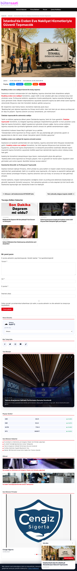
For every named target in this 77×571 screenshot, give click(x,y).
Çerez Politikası (56, 9)
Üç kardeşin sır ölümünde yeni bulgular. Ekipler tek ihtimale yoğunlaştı (24, 442)
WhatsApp (28, 84)
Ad (3, 279)
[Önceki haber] (67, 357)
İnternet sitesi (6, 294)
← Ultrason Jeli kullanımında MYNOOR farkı (18, 194)
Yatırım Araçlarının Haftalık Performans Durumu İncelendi (20, 446)
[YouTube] (20, 344)
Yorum (4, 261)
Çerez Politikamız (33, 568)
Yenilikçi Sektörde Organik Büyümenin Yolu (16, 448)
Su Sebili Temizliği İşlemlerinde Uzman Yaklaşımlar (18, 444)
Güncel (10, 16)
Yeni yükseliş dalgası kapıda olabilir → (60, 194)
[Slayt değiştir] (35, 554)
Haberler (3, 16)
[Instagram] (15, 344)
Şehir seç (7, 327)
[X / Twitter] (10, 344)
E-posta (4, 286)
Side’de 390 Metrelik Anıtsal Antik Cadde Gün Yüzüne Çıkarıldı (22, 450)
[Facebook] (5, 344)
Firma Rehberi (34, 9)
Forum (45, 9)
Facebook (19, 84)
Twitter (12, 84)
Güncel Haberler (21, 9)
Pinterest (42, 84)
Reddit (35, 84)
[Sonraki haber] (71, 357)
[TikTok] (26, 344)
